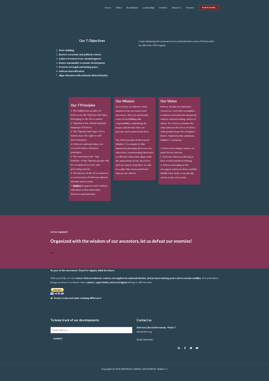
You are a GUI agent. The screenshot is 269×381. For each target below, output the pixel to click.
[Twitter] (191, 348)
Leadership (148, 7)
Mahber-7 (78, 185)
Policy (119, 7)
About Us (176, 7)
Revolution (132, 7)
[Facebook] (185, 348)
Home (108, 7)
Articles (163, 7)
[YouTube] (197, 348)
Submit (58, 338)
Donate (190, 7)
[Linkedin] (179, 348)
